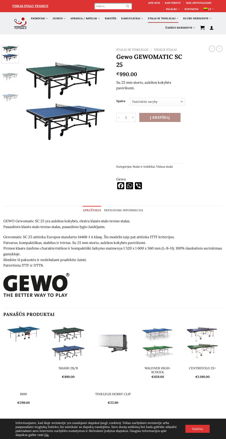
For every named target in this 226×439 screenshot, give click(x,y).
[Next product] (212, 49)
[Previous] (29, 101)
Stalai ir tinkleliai (161, 18)
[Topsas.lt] (20, 23)
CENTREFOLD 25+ (202, 368)
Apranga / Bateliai (83, 18)
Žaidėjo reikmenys (178, 27)
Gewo (121, 179)
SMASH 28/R (68, 368)
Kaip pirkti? (173, 2)
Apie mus (154, 2)
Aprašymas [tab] (92, 210)
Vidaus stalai (165, 50)
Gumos (58, 18)
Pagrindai (38, 18)
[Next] (102, 101)
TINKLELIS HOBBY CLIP (113, 394)
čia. (46, 435)
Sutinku (197, 429)
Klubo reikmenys (195, 18)
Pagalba (171, 9)
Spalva (120, 101)
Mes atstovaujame (198, 2)
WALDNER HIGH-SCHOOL (158, 370)
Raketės (111, 18)
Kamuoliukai (130, 18)
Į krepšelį (160, 117)
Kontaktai (191, 9)
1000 (23, 394)
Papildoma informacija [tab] (123, 210)
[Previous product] (219, 49)
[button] (202, 28)
